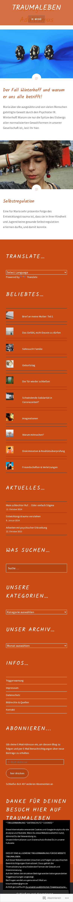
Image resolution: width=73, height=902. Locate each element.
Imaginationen (30, 418)
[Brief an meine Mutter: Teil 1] (36, 311)
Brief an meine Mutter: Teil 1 (37, 316)
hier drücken (17, 773)
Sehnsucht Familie (32, 349)
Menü (38, 19)
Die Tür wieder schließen (36, 381)
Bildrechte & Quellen (17, 702)
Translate (32, 277)
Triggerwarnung (15, 680)
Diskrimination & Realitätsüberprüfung (43, 451)
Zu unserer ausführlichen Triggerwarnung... (46, 886)
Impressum (12, 688)
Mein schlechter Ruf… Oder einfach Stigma (30, 505)
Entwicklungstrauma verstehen (23, 516)
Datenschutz (13, 695)
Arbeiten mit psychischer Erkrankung (26, 527)
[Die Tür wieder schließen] (36, 376)
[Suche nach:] (36, 568)
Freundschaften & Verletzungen (40, 467)
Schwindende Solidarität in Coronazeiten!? (37, 400)
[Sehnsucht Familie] (36, 343)
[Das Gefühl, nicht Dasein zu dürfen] (36, 327)
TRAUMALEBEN (36, 8)
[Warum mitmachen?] (36, 429)
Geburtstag (28, 365)
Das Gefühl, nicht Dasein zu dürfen (41, 332)
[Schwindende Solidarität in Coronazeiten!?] (36, 392)
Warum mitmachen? (33, 434)
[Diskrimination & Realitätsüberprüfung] (36, 445)
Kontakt (10, 709)
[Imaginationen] (36, 413)
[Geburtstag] (36, 360)
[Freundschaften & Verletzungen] (36, 462)
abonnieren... (28, 728)
